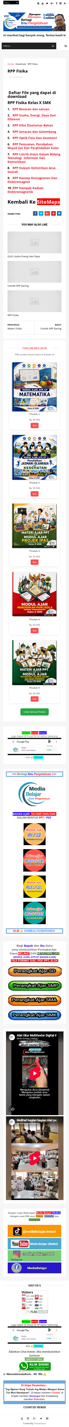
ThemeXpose (40, 1423)
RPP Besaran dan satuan (31, 109)
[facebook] (56, 3)
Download (21, 63)
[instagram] (60, 3)
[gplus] (52, 3)
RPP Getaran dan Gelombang (34, 132)
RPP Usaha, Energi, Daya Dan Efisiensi (32, 117)
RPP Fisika (13, 315)
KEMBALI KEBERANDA (39, 931)
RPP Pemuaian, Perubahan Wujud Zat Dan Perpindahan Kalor (33, 146)
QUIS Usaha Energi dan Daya (24, 256)
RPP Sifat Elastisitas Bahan (33, 125)
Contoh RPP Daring (18, 285)
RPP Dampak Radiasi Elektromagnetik (26, 190)
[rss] (65, 3)
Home (11, 63)
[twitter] (47, 3)
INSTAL (38, 757)
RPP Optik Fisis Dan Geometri (35, 138)
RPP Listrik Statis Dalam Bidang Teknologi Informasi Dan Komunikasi (34, 158)
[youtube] (43, 3)
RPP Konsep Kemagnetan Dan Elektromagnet (32, 180)
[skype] (38, 3)
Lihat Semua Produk (34, 711)
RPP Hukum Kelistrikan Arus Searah (32, 170)
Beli (35, 425)
